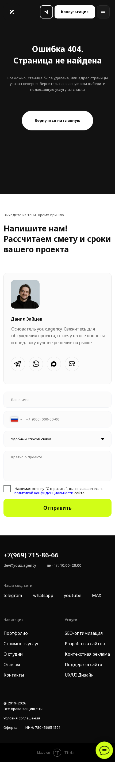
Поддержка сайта (83, 664)
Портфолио (15, 633)
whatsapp (43, 595)
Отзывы (11, 664)
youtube (72, 595)
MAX (96, 595)
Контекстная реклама (87, 654)
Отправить (57, 507)
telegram (12, 595)
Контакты (13, 675)
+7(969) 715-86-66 (31, 554)
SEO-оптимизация (84, 633)
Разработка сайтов (85, 644)
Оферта (10, 727)
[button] (75, 11)
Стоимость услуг (21, 644)
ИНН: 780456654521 (43, 727)
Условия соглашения (21, 718)
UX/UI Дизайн (79, 675)
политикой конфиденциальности (43, 492)
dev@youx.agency (19, 565)
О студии (13, 654)
